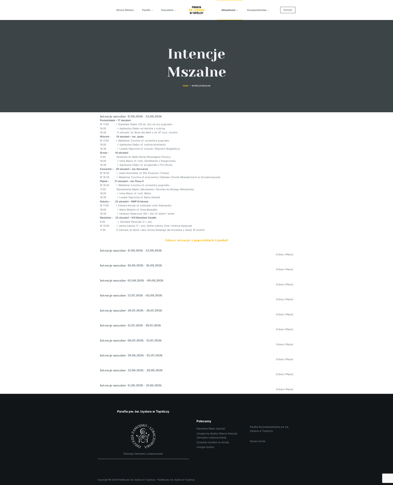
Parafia (146, 10)
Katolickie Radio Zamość (210, 428)
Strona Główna (125, 10)
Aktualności (228, 10)
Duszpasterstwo (257, 10)
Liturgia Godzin (205, 447)
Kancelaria (167, 10)
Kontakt (288, 9)
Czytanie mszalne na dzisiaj (212, 442)
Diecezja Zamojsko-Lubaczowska (143, 453)
